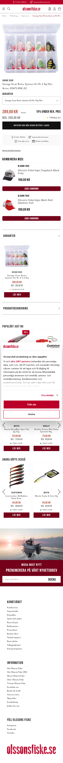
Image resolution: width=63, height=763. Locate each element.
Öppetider (11, 698)
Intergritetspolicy (14, 648)
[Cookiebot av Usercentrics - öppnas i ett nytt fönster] (47, 346)
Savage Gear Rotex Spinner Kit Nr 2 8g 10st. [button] (24, 100)
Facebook (11, 729)
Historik (23, 113)
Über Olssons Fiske (15, 679)
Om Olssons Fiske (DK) (17, 672)
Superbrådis (12, 611)
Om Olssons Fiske (14, 668)
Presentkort (12, 630)
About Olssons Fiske (16, 676)
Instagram (11, 725)
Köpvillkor (11, 615)
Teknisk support (14, 637)
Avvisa (31, 414)
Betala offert (12, 634)
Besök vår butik (14, 691)
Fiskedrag (14, 16)
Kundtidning (12, 702)
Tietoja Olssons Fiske (16, 683)
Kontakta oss (13, 687)
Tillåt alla (31, 404)
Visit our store (13, 694)
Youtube (10, 733)
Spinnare (25, 16)
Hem (4, 16)
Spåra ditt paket (14, 618)
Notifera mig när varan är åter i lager (31, 125)
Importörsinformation (11, 150)
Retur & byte (12, 622)
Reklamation (12, 626)
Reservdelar (12, 641)
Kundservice (12, 607)
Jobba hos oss (13, 706)
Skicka (52, 579)
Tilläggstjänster (14, 645)
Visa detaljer (47, 395)
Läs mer (17, 294)
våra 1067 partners (21, 361)
